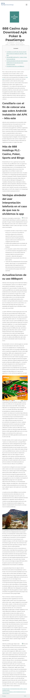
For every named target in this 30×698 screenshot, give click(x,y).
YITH (25, 696)
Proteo (4, 696)
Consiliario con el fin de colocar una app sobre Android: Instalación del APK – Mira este (16, 53)
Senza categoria (20, 44)
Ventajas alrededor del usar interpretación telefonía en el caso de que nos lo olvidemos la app (17, 62)
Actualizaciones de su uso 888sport (15, 66)
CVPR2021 (11, 43)
